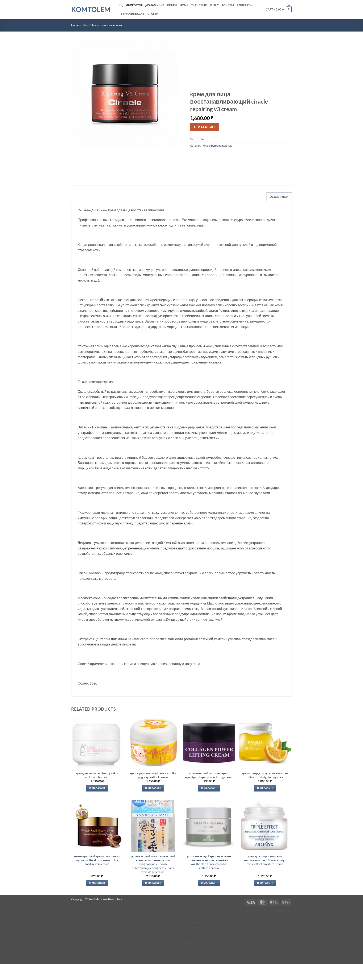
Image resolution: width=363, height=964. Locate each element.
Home (184, 5)
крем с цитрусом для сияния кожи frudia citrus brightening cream (265, 775)
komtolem (90, 9)
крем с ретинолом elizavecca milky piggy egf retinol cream (153, 775)
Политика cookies (196, 931)
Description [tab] (279, 196)
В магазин (204, 127)
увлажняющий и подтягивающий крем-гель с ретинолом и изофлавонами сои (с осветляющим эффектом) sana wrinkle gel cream (153, 864)
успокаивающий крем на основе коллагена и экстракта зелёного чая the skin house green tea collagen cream (209, 862)
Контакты (245, 5)
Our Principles (258, 924)
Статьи (152, 13)
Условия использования (200, 924)
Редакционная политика (136, 924)
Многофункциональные (145, 5)
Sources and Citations (263, 931)
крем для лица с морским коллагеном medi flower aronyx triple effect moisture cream (265, 860)
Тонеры (228, 5)
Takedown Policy (260, 944)
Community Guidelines (264, 957)
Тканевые (199, 5)
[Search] (121, 5)
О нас (214, 5)
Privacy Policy (193, 944)
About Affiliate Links (262, 950)
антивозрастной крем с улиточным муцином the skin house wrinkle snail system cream (97, 860)
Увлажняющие (133, 13)
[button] (279, 9)
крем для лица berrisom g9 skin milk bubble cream (97, 775)
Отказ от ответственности (201, 937)
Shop (85, 25)
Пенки (172, 5)
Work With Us (258, 937)
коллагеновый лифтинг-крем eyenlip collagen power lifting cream (209, 775)
